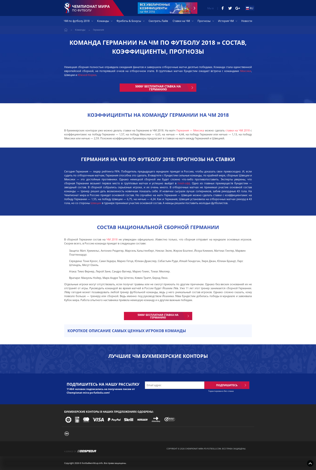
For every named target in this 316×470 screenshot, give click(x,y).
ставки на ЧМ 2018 (237, 130)
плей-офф (183, 183)
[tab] (158, 330)
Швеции (95, 203)
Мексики (245, 71)
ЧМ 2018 (112, 239)
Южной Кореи (87, 75)
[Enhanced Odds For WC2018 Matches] (167, 8)
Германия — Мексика (190, 130)
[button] (158, 330)
